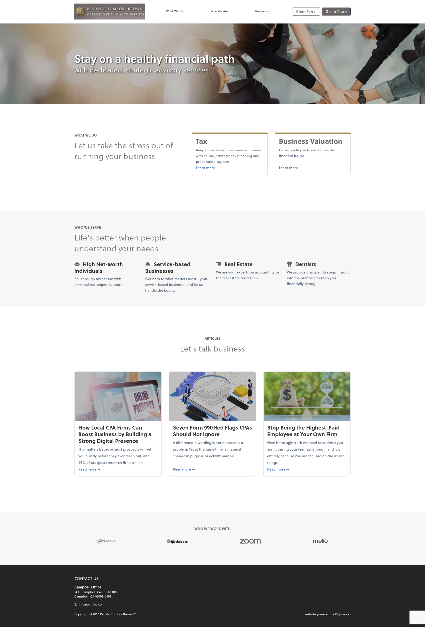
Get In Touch (336, 11)
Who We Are (219, 11)
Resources (262, 11)
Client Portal (306, 11)
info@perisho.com (91, 604)
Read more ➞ (118, 469)
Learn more (214, 167)
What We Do (175, 11)
